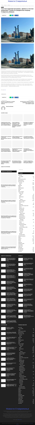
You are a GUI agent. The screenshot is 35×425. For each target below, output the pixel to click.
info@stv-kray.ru (19, 419)
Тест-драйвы (21, 176)
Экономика (21, 234)
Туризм (19, 398)
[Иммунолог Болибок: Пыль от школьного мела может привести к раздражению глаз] (3, 343)
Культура (20, 209)
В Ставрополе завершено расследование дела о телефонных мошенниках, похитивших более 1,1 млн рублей (29, 310)
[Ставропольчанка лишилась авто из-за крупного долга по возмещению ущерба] (20, 280)
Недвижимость (21, 214)
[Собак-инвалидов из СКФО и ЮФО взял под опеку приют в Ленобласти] (3, 333)
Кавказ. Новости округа (22, 205)
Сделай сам (20, 242)
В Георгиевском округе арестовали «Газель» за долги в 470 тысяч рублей (28, 264)
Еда (19, 350)
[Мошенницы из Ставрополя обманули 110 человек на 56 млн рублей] (20, 285)
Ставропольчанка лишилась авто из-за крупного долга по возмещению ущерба (29, 280)
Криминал (20, 208)
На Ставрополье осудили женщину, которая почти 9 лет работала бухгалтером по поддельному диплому (11, 374)
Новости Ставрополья (17, 1)
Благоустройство (21, 331)
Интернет (19, 189)
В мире (20, 195)
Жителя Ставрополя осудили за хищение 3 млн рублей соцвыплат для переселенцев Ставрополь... (8, 186)
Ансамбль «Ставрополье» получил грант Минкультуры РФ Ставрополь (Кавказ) (28, 162)
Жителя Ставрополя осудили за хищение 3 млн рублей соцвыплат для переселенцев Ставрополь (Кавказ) (11, 259)
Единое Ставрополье (22, 200)
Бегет (22, 423)
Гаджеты (21, 232)
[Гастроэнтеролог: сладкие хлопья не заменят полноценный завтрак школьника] (3, 338)
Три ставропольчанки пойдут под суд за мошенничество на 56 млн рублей (28, 269)
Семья (20, 184)
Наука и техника (22, 213)
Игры (20, 203)
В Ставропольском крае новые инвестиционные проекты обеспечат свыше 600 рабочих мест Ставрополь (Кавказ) (11, 305)
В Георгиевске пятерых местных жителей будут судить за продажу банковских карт (28, 259)
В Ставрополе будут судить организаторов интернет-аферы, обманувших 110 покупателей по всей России (28, 305)
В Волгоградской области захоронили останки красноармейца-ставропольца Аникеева (29, 316)
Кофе (19, 190)
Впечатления (22, 210)
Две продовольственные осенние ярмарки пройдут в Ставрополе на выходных (17, 162)
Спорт (20, 229)
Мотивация (21, 219)
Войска (21, 194)
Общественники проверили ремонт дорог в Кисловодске (11, 363)
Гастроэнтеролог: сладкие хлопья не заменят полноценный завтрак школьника (11, 338)
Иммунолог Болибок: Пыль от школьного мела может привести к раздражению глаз (11, 343)
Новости (19, 191)
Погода (20, 220)
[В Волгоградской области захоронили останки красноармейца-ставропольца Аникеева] (20, 316)
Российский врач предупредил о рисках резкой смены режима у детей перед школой (10, 354)
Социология (21, 228)
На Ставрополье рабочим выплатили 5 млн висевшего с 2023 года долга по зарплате (29, 137)
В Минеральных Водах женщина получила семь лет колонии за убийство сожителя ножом (28, 295)
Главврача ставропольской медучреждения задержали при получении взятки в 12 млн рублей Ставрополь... (8, 248)
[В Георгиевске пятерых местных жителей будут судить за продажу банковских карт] (20, 259)
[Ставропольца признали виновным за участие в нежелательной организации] (20, 300)
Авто (19, 175)
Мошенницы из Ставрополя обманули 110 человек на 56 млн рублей (28, 285)
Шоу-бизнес (20, 251)
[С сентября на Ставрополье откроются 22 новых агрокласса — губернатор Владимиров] (3, 359)
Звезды (19, 186)
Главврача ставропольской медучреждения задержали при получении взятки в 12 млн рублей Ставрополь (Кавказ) (11, 282)
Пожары (20, 374)
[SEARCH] (33, 170)
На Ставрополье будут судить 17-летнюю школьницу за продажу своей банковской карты (28, 290)
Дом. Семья (20, 181)
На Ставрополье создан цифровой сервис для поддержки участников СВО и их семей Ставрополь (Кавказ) (11, 316)
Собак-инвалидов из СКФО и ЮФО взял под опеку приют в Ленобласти (11, 332)
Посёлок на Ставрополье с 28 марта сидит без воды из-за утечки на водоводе (8, 102)
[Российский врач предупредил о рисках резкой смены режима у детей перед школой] (3, 354)
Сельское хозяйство (22, 379)
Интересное (21, 204)
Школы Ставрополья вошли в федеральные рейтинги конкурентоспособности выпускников (10, 369)
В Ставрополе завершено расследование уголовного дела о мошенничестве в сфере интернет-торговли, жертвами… (28, 274)
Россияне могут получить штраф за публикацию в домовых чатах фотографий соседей (27, 102)
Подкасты (19, 238)
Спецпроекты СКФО (21, 243)
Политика (20, 223)
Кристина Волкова (4, 13)
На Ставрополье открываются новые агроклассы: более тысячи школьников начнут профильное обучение (11, 348)
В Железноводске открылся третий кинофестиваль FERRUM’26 (11, 379)
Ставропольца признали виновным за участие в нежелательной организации (28, 300)
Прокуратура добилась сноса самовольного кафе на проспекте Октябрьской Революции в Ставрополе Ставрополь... (8, 217)
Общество (2, 7)
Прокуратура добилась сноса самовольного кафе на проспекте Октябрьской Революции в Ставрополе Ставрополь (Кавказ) (11, 270)
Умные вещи (20, 247)
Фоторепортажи (20, 248)
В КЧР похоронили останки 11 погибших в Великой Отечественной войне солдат (17, 137)
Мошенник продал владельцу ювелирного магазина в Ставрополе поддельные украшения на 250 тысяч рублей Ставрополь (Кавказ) (11, 293)
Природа (19, 239)
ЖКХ (19, 185)
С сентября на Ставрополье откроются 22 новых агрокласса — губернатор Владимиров (11, 359)
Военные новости (21, 180)
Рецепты (21, 199)
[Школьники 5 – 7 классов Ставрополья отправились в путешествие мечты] (3, 328)
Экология (20, 233)
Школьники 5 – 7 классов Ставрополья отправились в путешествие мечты (10, 328)
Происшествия (21, 224)
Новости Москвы (21, 215)
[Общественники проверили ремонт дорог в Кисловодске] (3, 364)
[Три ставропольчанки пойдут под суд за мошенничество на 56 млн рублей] (20, 269)
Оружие (19, 237)
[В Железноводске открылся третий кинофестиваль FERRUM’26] (3, 380)
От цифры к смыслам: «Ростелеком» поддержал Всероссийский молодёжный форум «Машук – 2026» (11, 385)
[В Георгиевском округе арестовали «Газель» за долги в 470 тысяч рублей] (20, 264)
